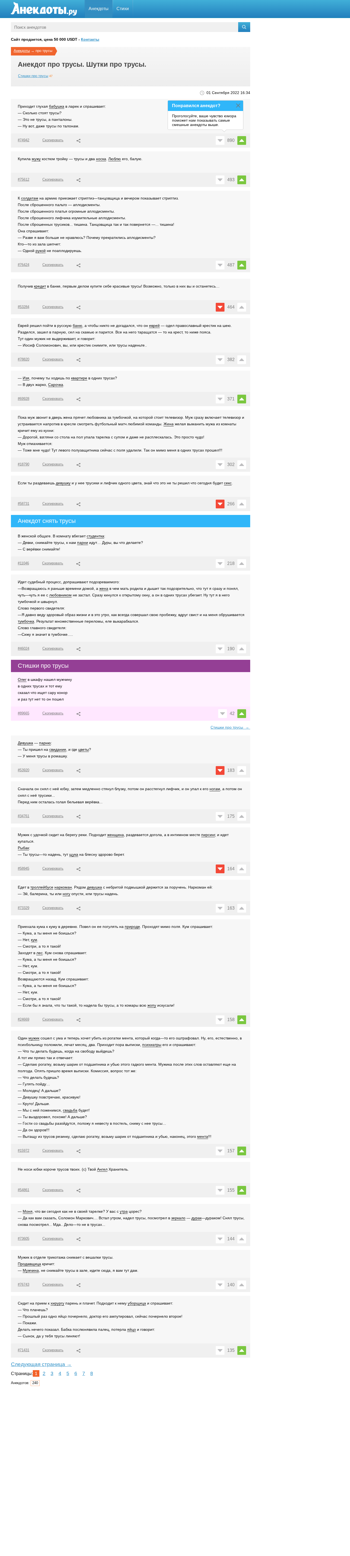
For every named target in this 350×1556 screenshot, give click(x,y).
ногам (214, 789)
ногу (66, 894)
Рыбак (23, 848)
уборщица (137, 1303)
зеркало (178, 1218)
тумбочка (26, 621)
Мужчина (31, 1270)
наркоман (63, 887)
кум (34, 939)
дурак (196, 1218)
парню (45, 743)
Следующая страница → (41, 1364)
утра (124, 1211)
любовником (60, 595)
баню (77, 325)
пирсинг (208, 835)
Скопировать (52, 140)
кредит (40, 286)
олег (22, 679)
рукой (41, 250)
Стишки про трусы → (230, 727)
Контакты (90, 39)
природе (132, 926)
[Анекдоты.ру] (44, 9)
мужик (33, 1038)
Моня (28, 1211)
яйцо (131, 1329)
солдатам (29, 198)
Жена (169, 424)
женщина (115, 835)
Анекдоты (99, 8)
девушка (94, 887)
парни (82, 542)
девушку (63, 483)
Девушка (25, 743)
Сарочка (55, 384)
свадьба (70, 1110)
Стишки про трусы (33, 76)
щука (73, 854)
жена (103, 588)
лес (39, 953)
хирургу (57, 1303)
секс (228, 483)
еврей (154, 325)
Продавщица (29, 1264)
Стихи (122, 8)
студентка (95, 536)
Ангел (102, 1169)
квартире (79, 378)
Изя (26, 378)
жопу (151, 1005)
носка (101, 159)
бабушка (56, 106)
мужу (36, 159)
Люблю (114, 159)
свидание (57, 749)
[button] (78, 140)
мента (202, 1136)
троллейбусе (41, 887)
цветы (83, 749)
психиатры (151, 1044)
